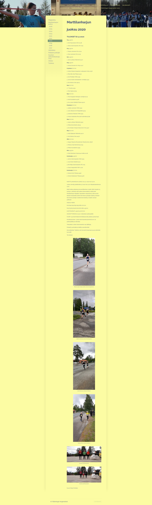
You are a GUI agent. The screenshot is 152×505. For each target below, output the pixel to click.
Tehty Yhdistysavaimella (97, 501)
